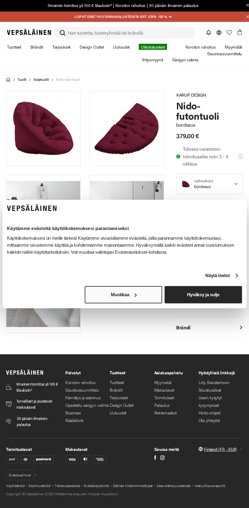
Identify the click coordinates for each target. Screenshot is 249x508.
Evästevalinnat (20, 475)
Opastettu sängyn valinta (86, 405)
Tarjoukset (119, 397)
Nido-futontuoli (68, 79)
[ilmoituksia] (208, 32)
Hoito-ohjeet (209, 413)
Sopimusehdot (39, 485)
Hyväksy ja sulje (203, 294)
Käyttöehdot (15, 485)
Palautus (161, 405)
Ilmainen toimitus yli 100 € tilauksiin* (80, 5)
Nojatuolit (41, 79)
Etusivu (8, 80)
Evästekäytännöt (96, 485)
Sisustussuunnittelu (82, 390)
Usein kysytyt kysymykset (210, 401)
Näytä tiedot (217, 275)
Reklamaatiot (165, 413)
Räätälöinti (74, 420)
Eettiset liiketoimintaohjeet (133, 485)
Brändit (116, 390)
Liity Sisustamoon (214, 382)
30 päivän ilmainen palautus (173, 5)
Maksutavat (164, 390)
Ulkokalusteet (153, 47)
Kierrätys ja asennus (82, 397)
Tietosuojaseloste (67, 485)
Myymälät (163, 382)
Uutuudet (118, 413)
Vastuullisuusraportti (209, 485)
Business (73, 413)
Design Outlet (121, 405)
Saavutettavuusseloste (173, 485)
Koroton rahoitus (130, 5)
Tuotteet (117, 382)
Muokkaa (120, 294)
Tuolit (22, 79)
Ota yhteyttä (209, 420)
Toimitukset (164, 397)
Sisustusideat (210, 390)
